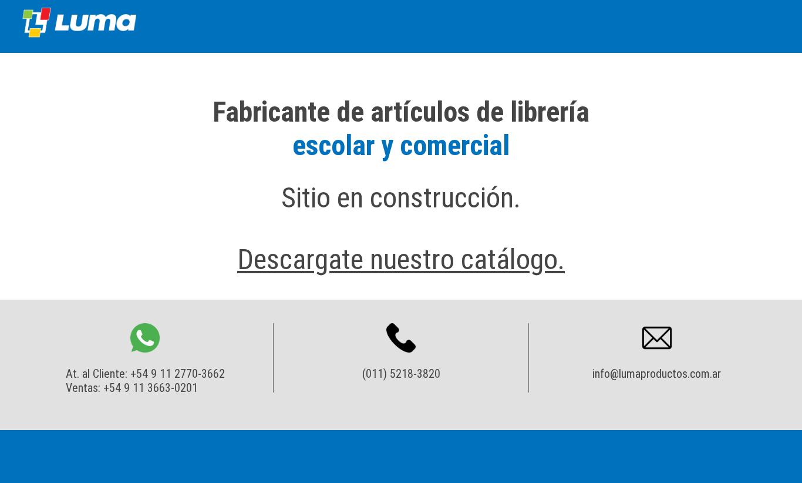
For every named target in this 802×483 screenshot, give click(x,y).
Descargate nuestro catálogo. (401, 259)
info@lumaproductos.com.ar (656, 374)
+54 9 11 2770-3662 (177, 374)
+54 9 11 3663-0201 (150, 388)
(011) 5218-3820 (401, 374)
